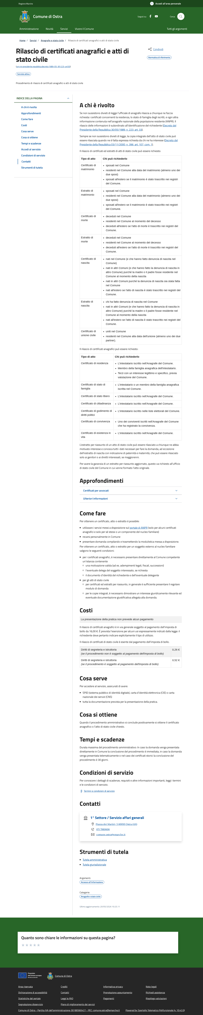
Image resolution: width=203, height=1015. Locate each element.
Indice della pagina (29, 98)
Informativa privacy (113, 986)
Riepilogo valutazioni (156, 998)
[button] (165, 3)
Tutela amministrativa (95, 860)
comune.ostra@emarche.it (110, 834)
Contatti (65, 992)
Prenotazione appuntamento (117, 992)
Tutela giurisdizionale (94, 865)
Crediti (64, 986)
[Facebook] (149, 16)
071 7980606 (103, 829)
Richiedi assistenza (155, 992)
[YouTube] (155, 16)
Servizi (33, 40)
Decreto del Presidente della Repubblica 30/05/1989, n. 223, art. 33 (128, 128)
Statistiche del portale (29, 998)
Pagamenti (108, 998)
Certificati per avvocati (96, 491)
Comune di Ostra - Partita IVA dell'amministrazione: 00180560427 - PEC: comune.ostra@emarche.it (69, 1010)
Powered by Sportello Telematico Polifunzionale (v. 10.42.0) (155, 1010)
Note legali (151, 986)
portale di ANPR (139, 528)
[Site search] (180, 16)
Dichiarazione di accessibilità (32, 992)
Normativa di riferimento (159, 57)
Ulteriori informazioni (95, 499)
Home (22, 40)
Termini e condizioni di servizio (99, 791)
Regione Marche (26, 3)
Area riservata (25, 986)
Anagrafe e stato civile (52, 40)
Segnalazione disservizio (30, 1004)
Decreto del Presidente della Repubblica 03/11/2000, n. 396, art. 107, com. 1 (129, 142)
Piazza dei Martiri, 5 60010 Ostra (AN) (116, 824)
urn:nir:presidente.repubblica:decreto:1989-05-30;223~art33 (43, 66)
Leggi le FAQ (67, 998)
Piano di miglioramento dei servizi (78, 1004)
